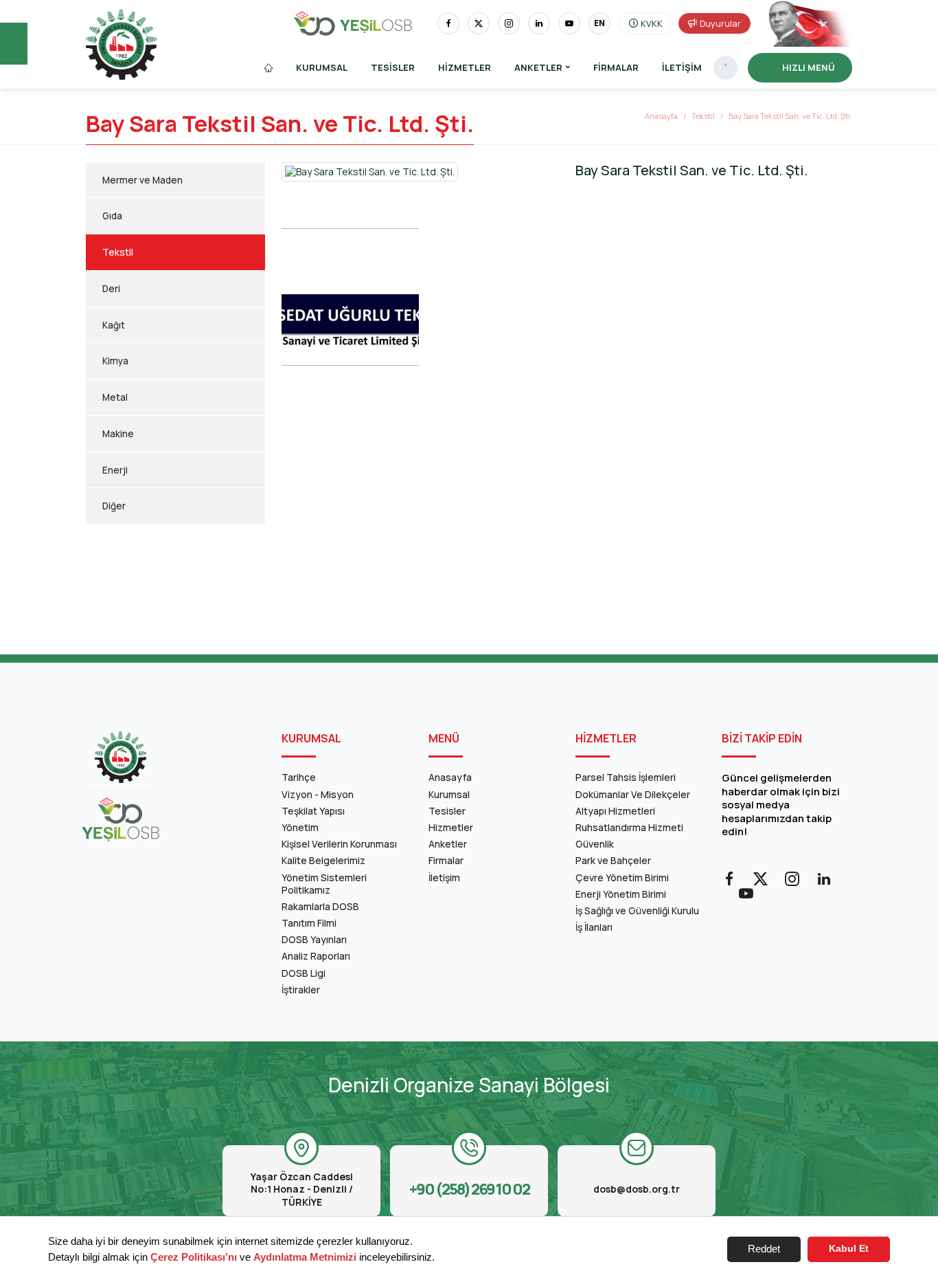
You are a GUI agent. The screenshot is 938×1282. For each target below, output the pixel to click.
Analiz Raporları (316, 955)
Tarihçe (299, 777)
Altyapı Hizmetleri (615, 810)
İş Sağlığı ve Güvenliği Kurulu (637, 910)
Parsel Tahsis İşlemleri (625, 777)
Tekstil (703, 116)
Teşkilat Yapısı (313, 810)
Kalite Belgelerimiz (323, 860)
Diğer (114, 506)
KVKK (652, 23)
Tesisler (393, 67)
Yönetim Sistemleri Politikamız (324, 883)
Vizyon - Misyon (318, 794)
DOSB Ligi (303, 973)
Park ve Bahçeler (613, 860)
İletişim (682, 67)
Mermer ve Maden (142, 180)
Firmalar (616, 67)
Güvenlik (594, 843)
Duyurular (720, 23)
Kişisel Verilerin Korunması (339, 843)
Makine (118, 434)
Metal (115, 397)
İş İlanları (594, 926)
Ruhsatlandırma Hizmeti (629, 827)
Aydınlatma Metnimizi (304, 1257)
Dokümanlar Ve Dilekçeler (632, 794)
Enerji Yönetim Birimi (620, 893)
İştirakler (301, 989)
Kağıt (113, 325)
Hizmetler (464, 67)
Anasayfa (661, 116)
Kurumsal (321, 67)
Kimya (115, 361)
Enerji (115, 470)
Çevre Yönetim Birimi (622, 877)
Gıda (112, 216)
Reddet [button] (764, 1249)
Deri (111, 289)
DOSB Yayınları (314, 939)
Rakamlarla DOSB (320, 906)
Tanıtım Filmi (309, 922)
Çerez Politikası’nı (193, 1257)
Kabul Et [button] (849, 1249)
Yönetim (300, 827)
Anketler (447, 843)
